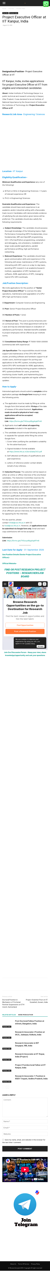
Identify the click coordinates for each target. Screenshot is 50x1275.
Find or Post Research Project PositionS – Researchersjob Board (25, 573)
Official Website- (9, 563)
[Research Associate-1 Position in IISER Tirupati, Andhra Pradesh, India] (8, 1079)
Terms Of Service (23, 1264)
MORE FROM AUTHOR (25, 1015)
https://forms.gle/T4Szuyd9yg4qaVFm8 (25, 421)
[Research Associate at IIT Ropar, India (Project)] (8, 1057)
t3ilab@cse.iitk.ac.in (17, 523)
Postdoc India (20, 9)
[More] (44, 33)
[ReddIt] (38, 33)
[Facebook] (12, 33)
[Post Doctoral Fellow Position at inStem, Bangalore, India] (8, 1024)
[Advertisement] (25, 142)
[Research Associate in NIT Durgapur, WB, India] (8, 1046)
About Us (13, 1264)
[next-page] (7, 1087)
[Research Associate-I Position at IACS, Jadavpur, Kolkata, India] (8, 1035)
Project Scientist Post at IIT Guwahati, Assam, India (37, 1001)
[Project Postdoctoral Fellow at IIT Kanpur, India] (8, 1068)
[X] (17, 33)
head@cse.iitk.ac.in (12, 526)
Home (4, 9)
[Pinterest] (22, 33)
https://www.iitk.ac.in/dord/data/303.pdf (25, 452)
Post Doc (11, 9)
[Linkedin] (33, 33)
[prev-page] (3, 1087)
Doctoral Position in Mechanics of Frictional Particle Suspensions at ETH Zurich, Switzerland (13, 1003)
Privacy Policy (35, 1264)
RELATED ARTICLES (9, 1015)
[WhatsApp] (28, 33)
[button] (4, 3)
